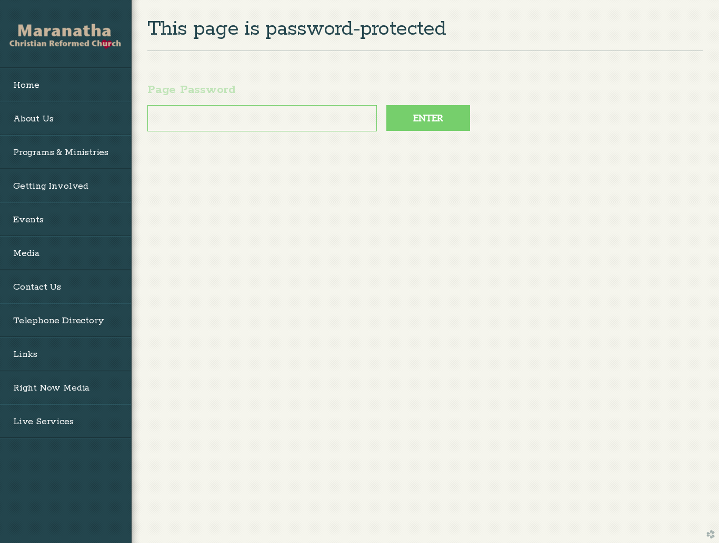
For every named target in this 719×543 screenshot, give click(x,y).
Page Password (191, 90)
